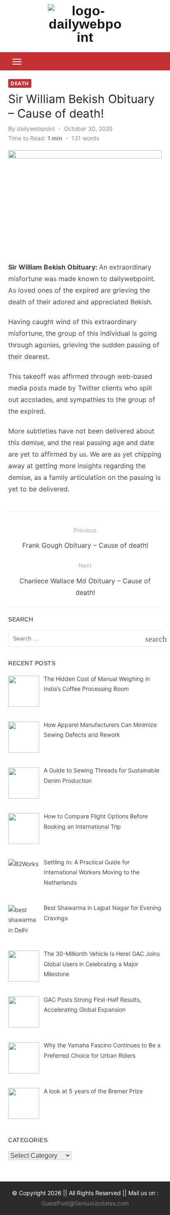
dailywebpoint (36, 128)
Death (20, 83)
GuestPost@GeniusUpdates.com (85, 1203)
